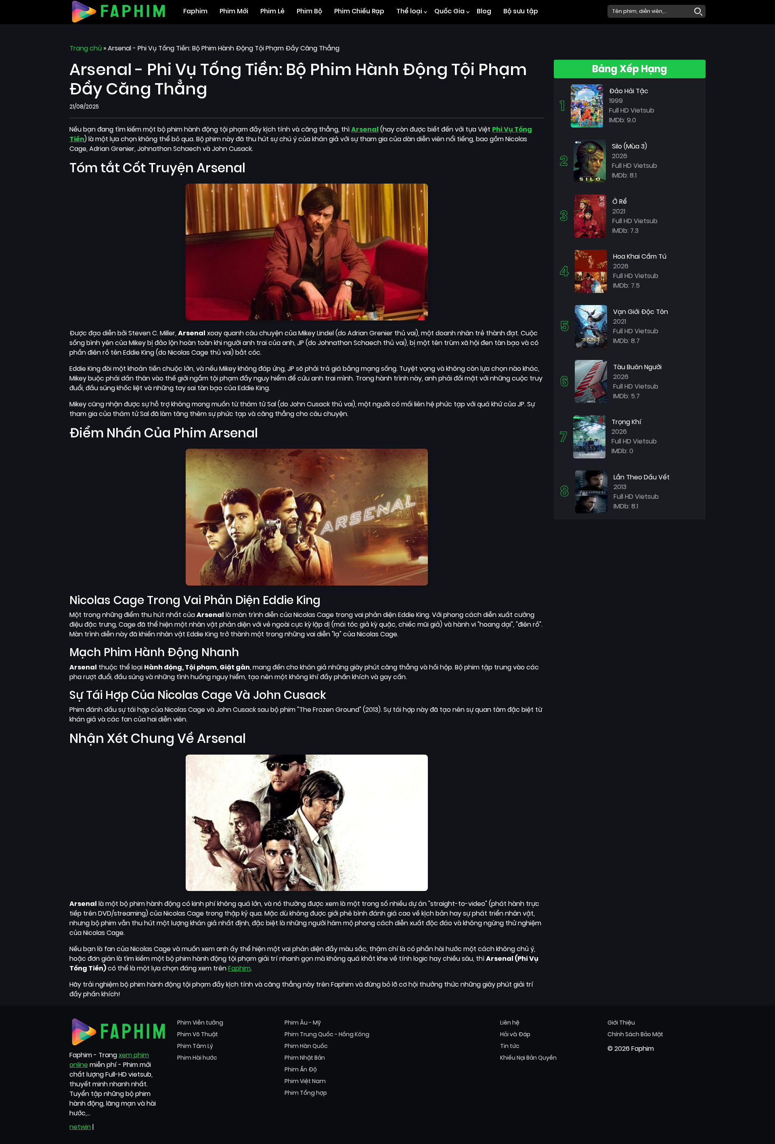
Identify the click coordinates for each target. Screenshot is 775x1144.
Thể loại (409, 11)
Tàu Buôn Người (637, 367)
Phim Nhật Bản (305, 1058)
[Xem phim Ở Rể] (590, 215)
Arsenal (365, 129)
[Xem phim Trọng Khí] (589, 436)
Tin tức (509, 1046)
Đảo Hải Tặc (628, 91)
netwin (80, 1126)
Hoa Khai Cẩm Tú (639, 256)
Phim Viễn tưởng (200, 1023)
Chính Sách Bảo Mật (635, 1034)
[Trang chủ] (118, 10)
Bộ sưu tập (520, 11)
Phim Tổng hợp (306, 1093)
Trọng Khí (626, 422)
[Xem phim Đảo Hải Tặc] (587, 105)
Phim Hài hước (197, 1058)
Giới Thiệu (621, 1023)
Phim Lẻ (272, 11)
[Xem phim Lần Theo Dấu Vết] (591, 491)
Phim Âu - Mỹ (303, 1023)
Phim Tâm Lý (195, 1046)
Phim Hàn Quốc (306, 1046)
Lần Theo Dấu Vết (642, 477)
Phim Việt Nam (305, 1081)
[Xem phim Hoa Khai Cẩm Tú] (591, 271)
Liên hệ (509, 1023)
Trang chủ (85, 48)
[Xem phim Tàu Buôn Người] (591, 381)
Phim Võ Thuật (197, 1034)
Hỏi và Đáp (515, 1034)
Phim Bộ (309, 11)
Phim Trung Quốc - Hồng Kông (327, 1034)
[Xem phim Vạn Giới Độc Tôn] (591, 325)
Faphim (195, 11)
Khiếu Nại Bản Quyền (528, 1058)
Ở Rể (619, 201)
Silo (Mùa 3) (629, 146)
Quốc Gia (449, 11)
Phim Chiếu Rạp (359, 11)
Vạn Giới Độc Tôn (640, 311)
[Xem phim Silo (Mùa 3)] (590, 160)
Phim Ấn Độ (301, 1069)
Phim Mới (234, 11)
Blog (484, 11)
